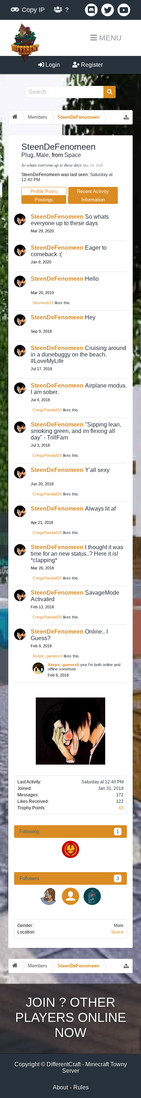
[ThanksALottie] (92, 896)
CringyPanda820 (47, 410)
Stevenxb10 (43, 303)
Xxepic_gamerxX (48, 656)
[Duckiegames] (70, 849)
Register (91, 65)
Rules (81, 1087)
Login (52, 65)
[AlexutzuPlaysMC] (70, 896)
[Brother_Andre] (48, 896)
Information (93, 199)
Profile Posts (43, 191)
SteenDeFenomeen (57, 217)
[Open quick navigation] (126, 117)
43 (121, 807)
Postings (44, 199)
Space (117, 932)
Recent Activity (93, 191)
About (60, 1087)
